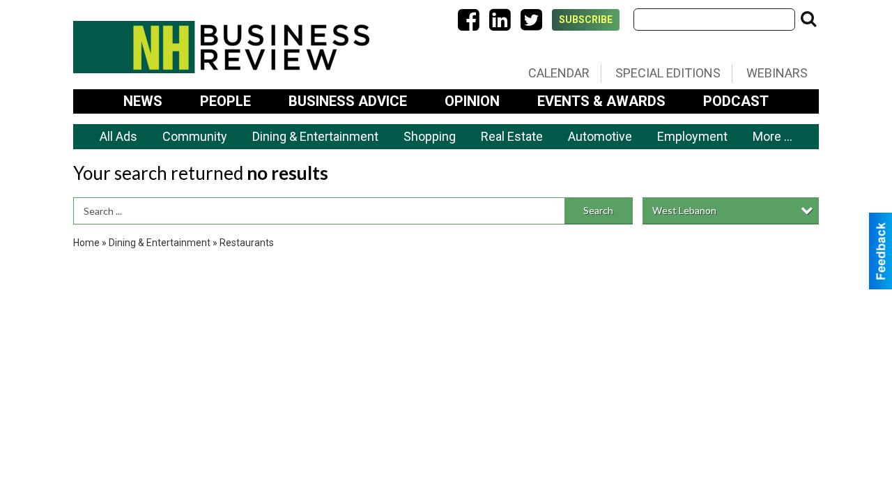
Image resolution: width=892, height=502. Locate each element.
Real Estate (512, 136)
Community (194, 136)
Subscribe (586, 19)
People (225, 101)
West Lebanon (684, 210)
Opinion (472, 101)
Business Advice (348, 101)
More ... (772, 136)
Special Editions (668, 73)
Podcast (736, 101)
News (142, 101)
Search (598, 210)
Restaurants (247, 242)
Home (86, 242)
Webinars (777, 73)
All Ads (118, 136)
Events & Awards (601, 101)
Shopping (429, 136)
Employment (692, 136)
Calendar (559, 73)
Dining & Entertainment (315, 136)
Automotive (600, 136)
